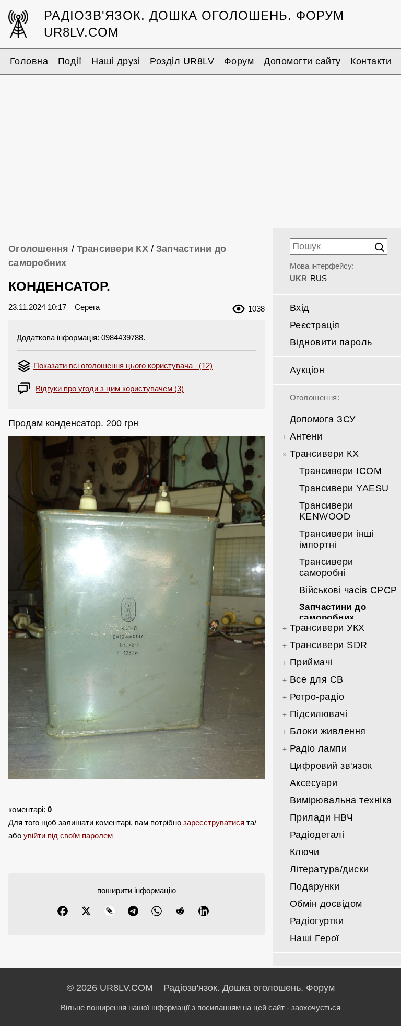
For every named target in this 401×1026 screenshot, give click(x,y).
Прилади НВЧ (321, 817)
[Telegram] (133, 911)
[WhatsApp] (156, 911)
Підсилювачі (319, 714)
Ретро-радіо (317, 696)
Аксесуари (314, 783)
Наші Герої (314, 938)
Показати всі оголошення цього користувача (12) (123, 365)
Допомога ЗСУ (323, 419)
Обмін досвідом (326, 903)
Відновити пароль (331, 342)
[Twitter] (86, 911)
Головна (29, 61)
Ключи (305, 852)
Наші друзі (115, 61)
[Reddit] (180, 911)
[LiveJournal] (109, 911)
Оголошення (38, 249)
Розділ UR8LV (182, 61)
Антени (306, 436)
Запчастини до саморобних (333, 612)
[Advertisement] (200, 150)
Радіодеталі (317, 834)
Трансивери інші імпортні (336, 539)
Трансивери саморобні (326, 567)
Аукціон (307, 370)
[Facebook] (62, 911)
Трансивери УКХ (327, 627)
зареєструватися (213, 822)
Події (70, 61)
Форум (239, 61)
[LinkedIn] (203, 911)
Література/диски (329, 869)
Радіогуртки (317, 921)
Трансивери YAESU (344, 488)
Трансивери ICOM (340, 471)
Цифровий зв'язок (331, 765)
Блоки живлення (328, 731)
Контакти (370, 61)
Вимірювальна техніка (341, 800)
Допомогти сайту (302, 61)
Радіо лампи (318, 748)
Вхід (300, 308)
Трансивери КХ (112, 249)
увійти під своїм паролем (68, 835)
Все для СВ (317, 679)
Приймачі (311, 662)
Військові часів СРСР (348, 590)
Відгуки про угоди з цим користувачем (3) (110, 388)
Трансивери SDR (329, 645)
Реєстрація (315, 325)
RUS (318, 278)
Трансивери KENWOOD (326, 511)
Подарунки (315, 886)
